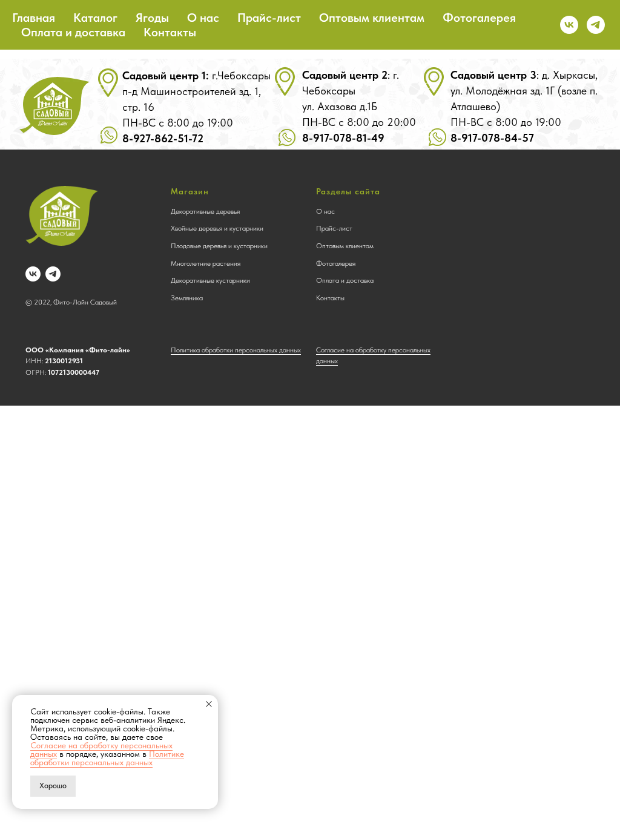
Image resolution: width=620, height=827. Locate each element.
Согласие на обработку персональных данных (101, 749)
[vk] (569, 25)
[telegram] (596, 25)
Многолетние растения (205, 263)
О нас (203, 17)
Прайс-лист (269, 17)
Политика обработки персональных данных (236, 350)
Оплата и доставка (73, 32)
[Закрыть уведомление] (209, 704)
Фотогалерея (479, 17)
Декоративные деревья (205, 211)
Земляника (187, 298)
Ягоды (152, 17)
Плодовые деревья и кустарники (219, 246)
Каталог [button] (95, 17)
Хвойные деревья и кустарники (217, 228)
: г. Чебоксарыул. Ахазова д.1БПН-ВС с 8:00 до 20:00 (359, 106)
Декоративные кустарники (210, 280)
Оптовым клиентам (371, 17)
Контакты (169, 32)
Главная (33, 17)
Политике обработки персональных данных (107, 758)
